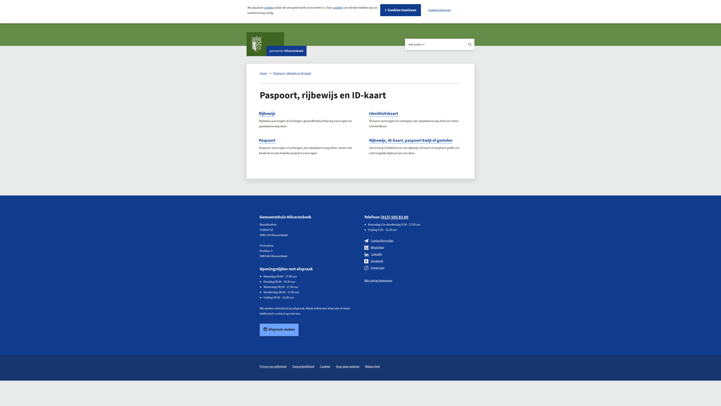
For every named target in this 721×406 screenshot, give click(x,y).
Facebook (377, 261)
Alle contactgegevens (378, 280)
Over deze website (347, 366)
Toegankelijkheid (303, 366)
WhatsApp (377, 247)
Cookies (325, 366)
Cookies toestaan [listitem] (402, 10)
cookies (269, 7)
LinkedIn (376, 254)
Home (263, 73)
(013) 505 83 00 (394, 217)
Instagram (377, 268)
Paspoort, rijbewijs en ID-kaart (292, 73)
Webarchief (372, 366)
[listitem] (439, 10)
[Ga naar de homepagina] (277, 44)
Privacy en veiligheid (273, 366)
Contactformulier (382, 241)
